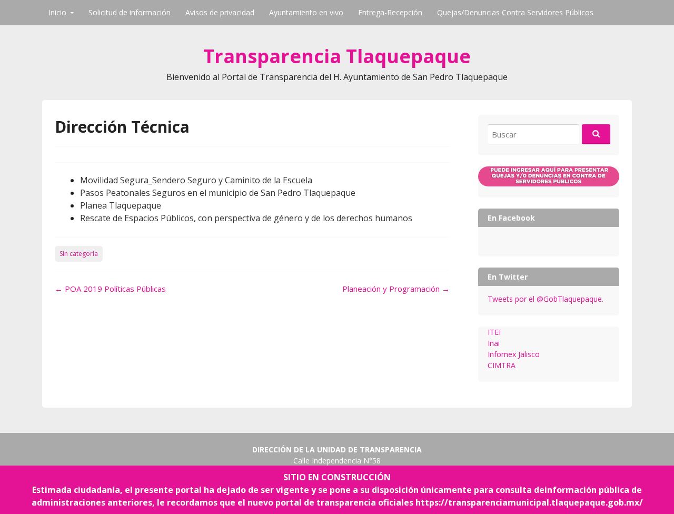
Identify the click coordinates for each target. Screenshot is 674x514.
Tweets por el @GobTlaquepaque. (545, 299)
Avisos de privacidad (219, 12)
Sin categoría (79, 253)
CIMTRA (502, 365)
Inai (494, 343)
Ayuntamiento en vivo (306, 12)
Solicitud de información (129, 12)
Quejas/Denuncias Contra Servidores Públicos (515, 12)
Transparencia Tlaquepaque (337, 56)
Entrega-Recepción (390, 12)
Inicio (57, 12)
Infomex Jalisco (514, 354)
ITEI (494, 332)
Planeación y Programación (396, 288)
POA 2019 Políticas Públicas (110, 288)
